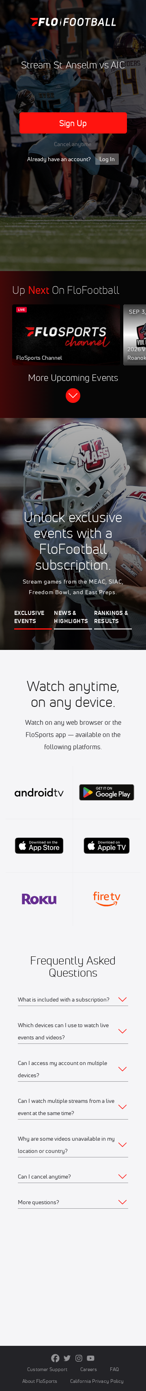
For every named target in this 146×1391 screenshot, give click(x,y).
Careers (88, 1369)
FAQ (114, 1369)
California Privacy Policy (97, 1381)
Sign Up (73, 123)
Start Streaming (66, 342)
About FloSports (39, 1381)
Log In (107, 159)
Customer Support (47, 1369)
